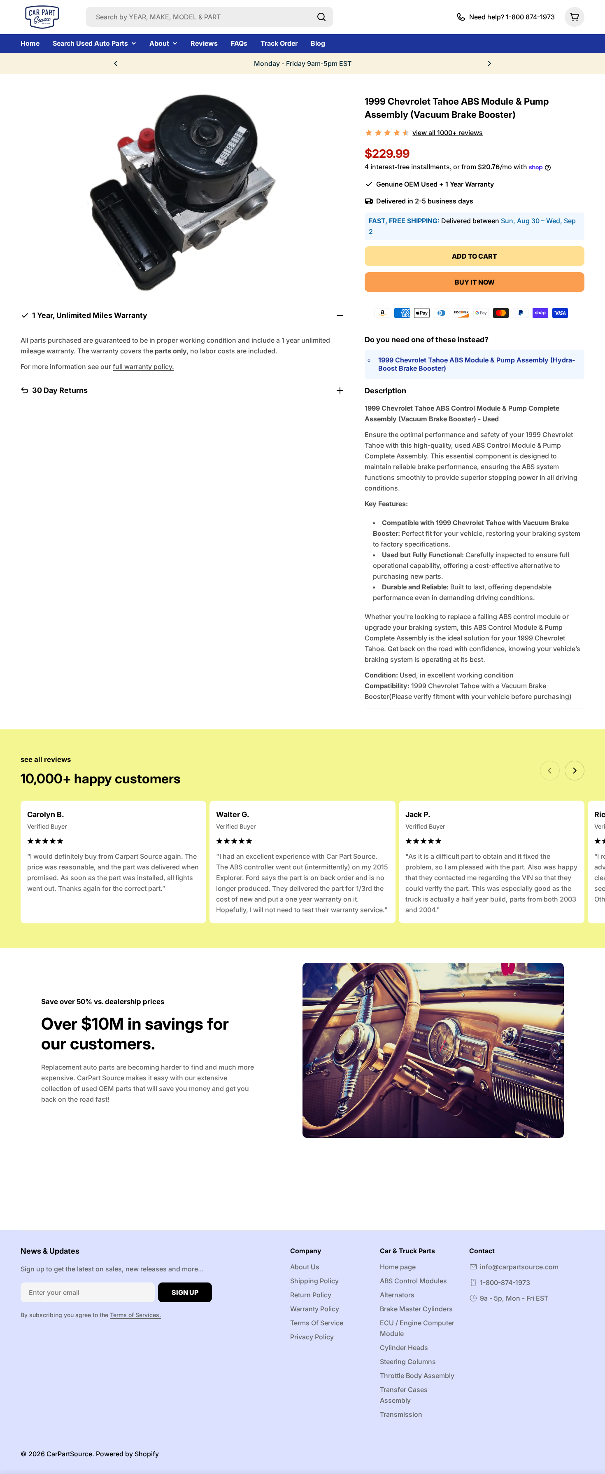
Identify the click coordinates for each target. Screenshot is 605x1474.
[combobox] (209, 17)
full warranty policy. (143, 366)
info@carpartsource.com (519, 1267)
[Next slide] (574, 770)
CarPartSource (69, 1454)
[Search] (321, 17)
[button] (116, 63)
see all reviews (46, 759)
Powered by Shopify (127, 1454)
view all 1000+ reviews (447, 132)
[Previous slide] (550, 770)
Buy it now (475, 282)
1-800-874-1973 (505, 1282)
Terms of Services (134, 1314)
